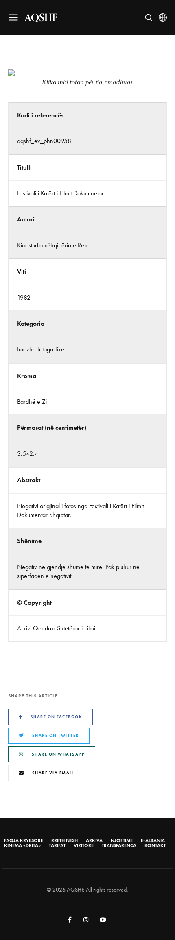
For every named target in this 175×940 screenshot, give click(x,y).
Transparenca (119, 845)
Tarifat (57, 845)
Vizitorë (84, 845)
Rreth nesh (64, 840)
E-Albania (153, 840)
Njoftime (122, 840)
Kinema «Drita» (22, 845)
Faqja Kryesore (23, 840)
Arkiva (94, 840)
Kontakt (155, 845)
